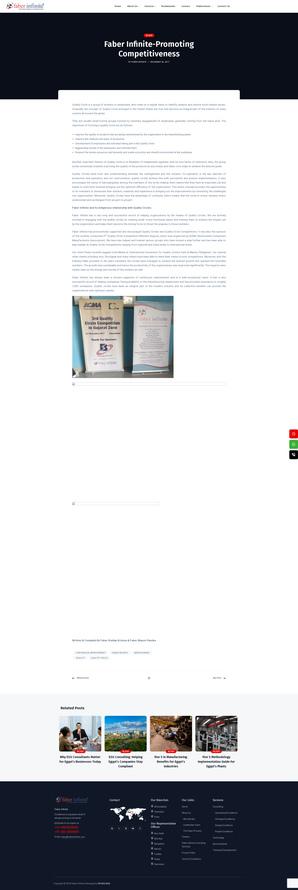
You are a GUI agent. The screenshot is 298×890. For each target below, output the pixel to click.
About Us (186, 813)
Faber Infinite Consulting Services (193, 845)
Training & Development (224, 850)
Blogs (149, 35)
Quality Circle (99, 658)
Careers (186, 837)
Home (185, 806)
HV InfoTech (104, 883)
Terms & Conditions (191, 859)
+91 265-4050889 (67, 832)
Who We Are (189, 819)
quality (80, 658)
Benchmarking (220, 844)
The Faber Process (192, 831)
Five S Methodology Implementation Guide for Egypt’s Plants (216, 761)
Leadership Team (191, 825)
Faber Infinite (120, 653)
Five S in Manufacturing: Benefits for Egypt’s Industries (171, 761)
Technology (218, 837)
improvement (142, 653)
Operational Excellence (226, 813)
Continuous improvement (91, 653)
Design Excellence (224, 825)
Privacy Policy (188, 853)
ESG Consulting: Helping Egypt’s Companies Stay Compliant (126, 761)
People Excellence (224, 831)
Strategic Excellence (225, 819)
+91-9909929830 (66, 827)
